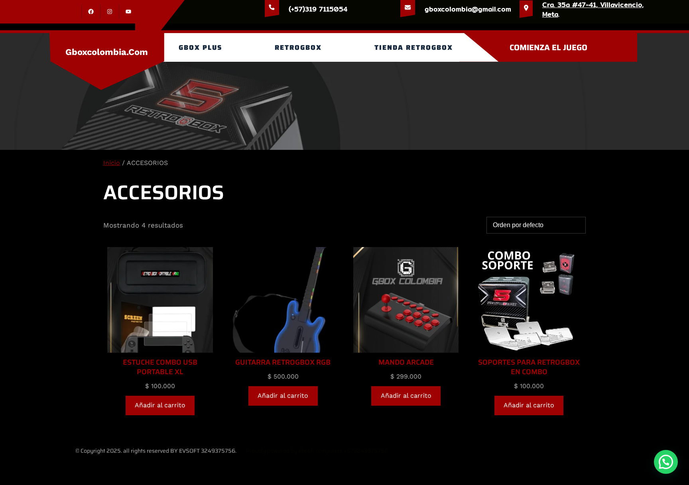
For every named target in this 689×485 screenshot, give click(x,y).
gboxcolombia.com (106, 52)
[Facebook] (91, 11)
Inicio (111, 163)
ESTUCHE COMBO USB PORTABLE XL (160, 367)
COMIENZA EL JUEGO (548, 47)
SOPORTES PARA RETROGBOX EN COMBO (529, 367)
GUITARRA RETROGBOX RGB (283, 362)
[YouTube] (128, 11)
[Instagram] (109, 11)
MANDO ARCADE (406, 362)
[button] (666, 462)
